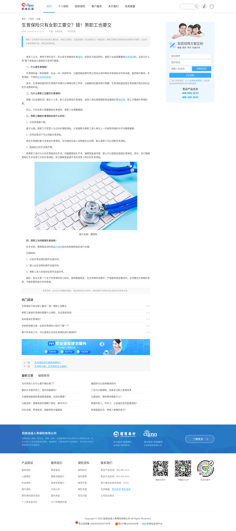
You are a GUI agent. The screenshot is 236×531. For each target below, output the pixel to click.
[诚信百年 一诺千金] (28, 6)
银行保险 (26, 489)
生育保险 (129, 57)
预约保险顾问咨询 (31, 495)
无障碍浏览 (204, 6)
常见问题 (82, 495)
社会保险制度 (44, 77)
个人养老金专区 (29, 502)
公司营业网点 (107, 495)
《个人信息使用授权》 (193, 81)
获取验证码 (201, 69)
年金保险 (26, 483)
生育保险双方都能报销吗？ (48, 362)
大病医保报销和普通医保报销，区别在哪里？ (44, 397)
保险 (80, 57)
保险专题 (82, 489)
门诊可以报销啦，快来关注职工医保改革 (111, 390)
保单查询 (55, 470)
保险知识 (82, 470)
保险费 (121, 99)
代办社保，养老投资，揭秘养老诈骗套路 (42, 410)
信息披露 (130, 6)
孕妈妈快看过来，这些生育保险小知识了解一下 (78, 326)
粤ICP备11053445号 (128, 523)
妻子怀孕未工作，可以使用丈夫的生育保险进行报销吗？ (78, 332)
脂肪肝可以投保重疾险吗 (103, 383)
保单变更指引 (57, 483)
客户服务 (97, 6)
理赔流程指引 (57, 476)
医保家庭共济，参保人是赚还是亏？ (109, 410)
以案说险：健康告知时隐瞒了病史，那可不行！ (45, 403)
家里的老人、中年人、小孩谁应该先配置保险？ (114, 403)
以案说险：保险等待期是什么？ (106, 397)
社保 (38, 19)
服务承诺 (55, 495)
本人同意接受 (178, 81)
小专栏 (31, 19)
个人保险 (63, 6)
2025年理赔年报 (59, 502)
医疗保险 (57, 247)
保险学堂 (82, 483)
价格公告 (55, 489)
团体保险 (80, 6)
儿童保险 (26, 476)
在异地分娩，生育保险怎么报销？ (51, 366)
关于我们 (113, 6)
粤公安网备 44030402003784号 (94, 523)
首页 (49, 6)
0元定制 (190, 75)
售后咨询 (126, 489)
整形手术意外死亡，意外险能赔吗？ (40, 390)
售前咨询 (116, 489)
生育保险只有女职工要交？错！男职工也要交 (78, 306)
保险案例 (82, 476)
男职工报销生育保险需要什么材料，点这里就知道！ (78, 312)
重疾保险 (26, 470)
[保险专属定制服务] (86, 347)
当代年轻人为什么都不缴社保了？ (38, 383)
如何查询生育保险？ (78, 319)
